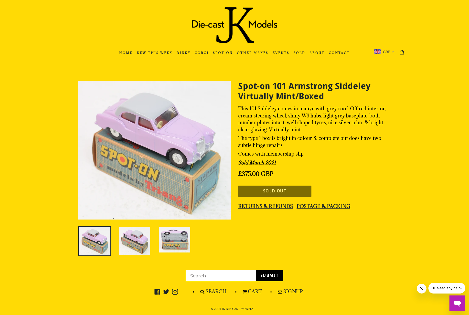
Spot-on (223, 53)
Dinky (184, 53)
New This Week (154, 53)
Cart (255, 291)
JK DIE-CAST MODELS (238, 309)
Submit (269, 275)
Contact (339, 53)
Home (126, 53)
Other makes (252, 53)
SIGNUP (293, 291)
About (317, 53)
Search (216, 291)
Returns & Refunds (265, 206)
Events (281, 53)
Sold (299, 53)
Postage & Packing (323, 206)
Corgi (202, 53)
